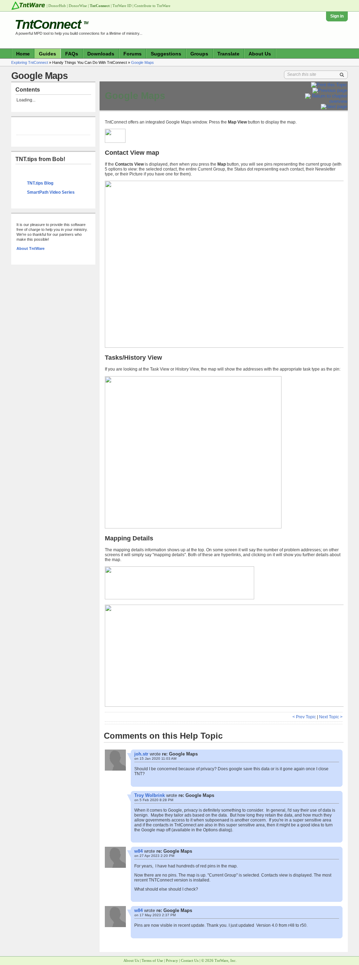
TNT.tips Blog (40, 183)
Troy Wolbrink (149, 795)
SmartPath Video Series (51, 192)
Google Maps (142, 62)
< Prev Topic (304, 716)
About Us (260, 53)
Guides (47, 53)
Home (23, 53)
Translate (228, 53)
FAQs (71, 53)
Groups (199, 53)
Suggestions (166, 53)
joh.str (141, 754)
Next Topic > (331, 716)
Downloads (100, 53)
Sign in (337, 16)
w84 (138, 851)
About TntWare (30, 248)
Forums (132, 53)
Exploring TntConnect (29, 62)
